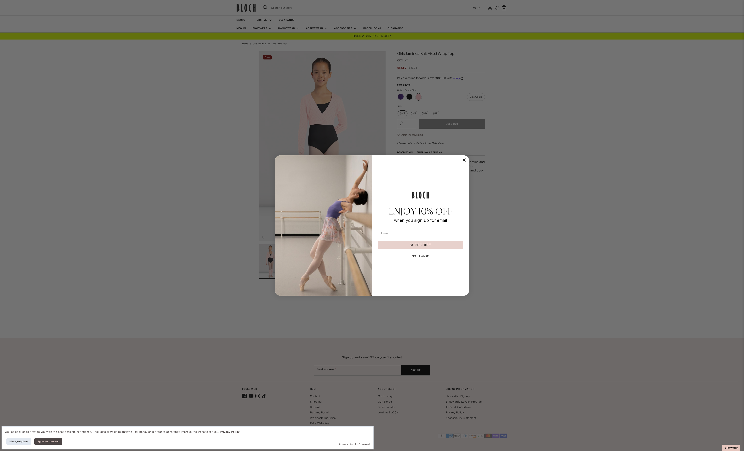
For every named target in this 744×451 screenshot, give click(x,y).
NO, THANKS (420, 256)
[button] (731, 448)
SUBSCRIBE (420, 245)
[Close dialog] (464, 160)
